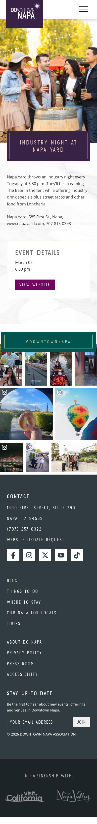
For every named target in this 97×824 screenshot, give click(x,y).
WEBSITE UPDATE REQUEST (36, 539)
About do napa (24, 642)
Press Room (20, 663)
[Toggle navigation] (83, 9)
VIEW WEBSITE (34, 284)
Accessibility (22, 674)
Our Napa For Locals (32, 612)
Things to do (22, 591)
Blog (12, 580)
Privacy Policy (24, 652)
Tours (14, 623)
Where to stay (24, 602)
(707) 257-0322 (24, 529)
